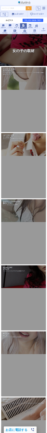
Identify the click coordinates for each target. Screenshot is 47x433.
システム (10, 26)
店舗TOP (3, 26)
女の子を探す (37, 14)
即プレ (36, 26)
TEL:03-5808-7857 (32, 20)
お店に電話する (17, 430)
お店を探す (18, 14)
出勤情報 (30, 26)
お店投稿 (14, 31)
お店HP (43, 29)
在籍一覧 (16, 26)
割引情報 (24, 31)
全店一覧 (4, 14)
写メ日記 (4, 31)
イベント (34, 31)
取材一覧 (23, 26)
